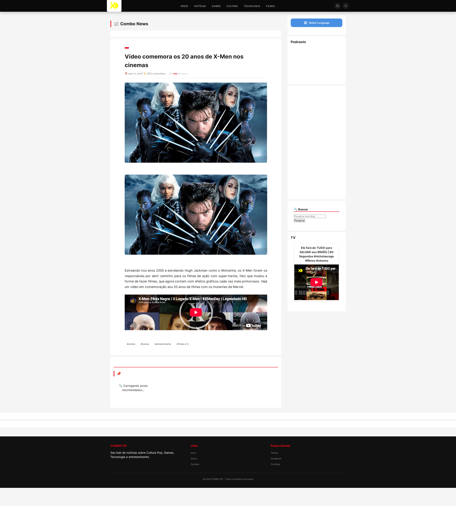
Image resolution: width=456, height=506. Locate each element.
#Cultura (145, 344)
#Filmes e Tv (183, 344)
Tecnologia (252, 6)
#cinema (131, 344)
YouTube (275, 464)
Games (216, 6)
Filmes (270, 6)
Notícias (200, 6)
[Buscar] (337, 5)
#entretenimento (163, 344)
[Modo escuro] (345, 5)
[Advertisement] (316, 142)
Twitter (274, 453)
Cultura (232, 6)
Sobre (194, 458)
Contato (195, 464)
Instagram (276, 458)
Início (184, 6)
